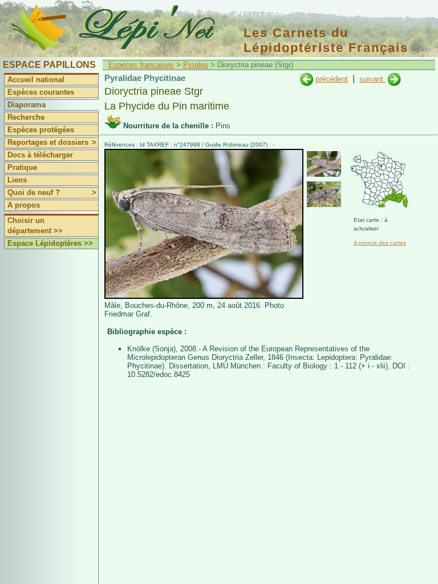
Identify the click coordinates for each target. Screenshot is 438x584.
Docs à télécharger (40, 155)
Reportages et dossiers (51, 142)
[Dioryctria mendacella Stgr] (306, 79)
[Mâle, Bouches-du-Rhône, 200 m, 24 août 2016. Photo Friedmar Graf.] (203, 296)
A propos (23, 205)
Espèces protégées (40, 129)
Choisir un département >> (35, 225)
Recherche (25, 117)
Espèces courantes (40, 92)
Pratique (22, 167)
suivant (372, 79)
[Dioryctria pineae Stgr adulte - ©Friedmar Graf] (324, 164)
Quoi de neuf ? (51, 192)
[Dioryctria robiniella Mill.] (394, 79)
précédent (331, 79)
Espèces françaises (141, 64)
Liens (17, 180)
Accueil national (35, 79)
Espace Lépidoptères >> (50, 243)
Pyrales (195, 64)
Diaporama (26, 104)
